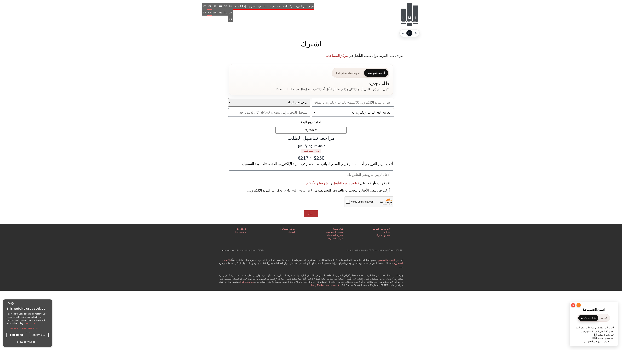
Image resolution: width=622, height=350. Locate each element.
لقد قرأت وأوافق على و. (348, 183)
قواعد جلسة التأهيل (346, 183)
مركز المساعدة (285, 6)
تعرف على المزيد (305, 6)
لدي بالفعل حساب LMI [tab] (348, 73)
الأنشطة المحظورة (386, 260)
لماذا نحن (263, 6)
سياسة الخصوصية (334, 232)
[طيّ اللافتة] (578, 305)
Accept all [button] (39, 335)
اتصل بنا (252, 6)
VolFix (387, 232)
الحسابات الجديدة (606, 327)
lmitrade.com (247, 282)
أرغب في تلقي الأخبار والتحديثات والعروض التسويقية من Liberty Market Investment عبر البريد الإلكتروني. (318, 190)
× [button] (9, 303)
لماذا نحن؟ (338, 229)
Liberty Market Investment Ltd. (325, 285)
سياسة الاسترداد (335, 238)
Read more (29, 323)
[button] (27, 328)
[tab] (604, 318)
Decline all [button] (16, 335)
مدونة (272, 6)
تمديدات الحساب (585, 327)
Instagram (240, 232)
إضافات (242, 6)
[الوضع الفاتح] (409, 33)
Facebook (241, 229)
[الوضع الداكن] (403, 33)
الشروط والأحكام (318, 183)
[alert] (27, 323)
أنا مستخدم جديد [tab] (376, 73)
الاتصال (291, 232)
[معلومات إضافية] (595, 335)
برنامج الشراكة (382, 235)
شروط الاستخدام (335, 235)
